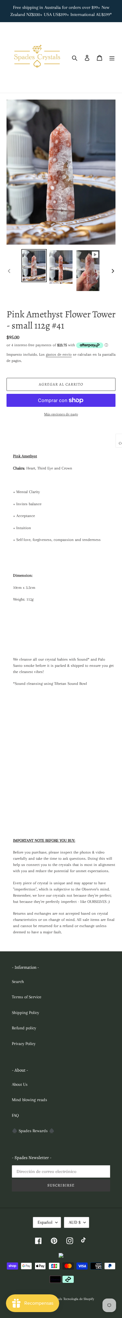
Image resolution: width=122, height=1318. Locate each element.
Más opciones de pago (61, 414)
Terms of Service (26, 996)
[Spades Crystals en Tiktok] (85, 1240)
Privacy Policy (24, 1043)
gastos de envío (59, 354)
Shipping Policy (25, 1012)
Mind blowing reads (29, 1099)
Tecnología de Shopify (78, 1299)
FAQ (15, 1115)
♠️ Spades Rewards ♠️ (33, 1130)
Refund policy (24, 1028)
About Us (20, 1084)
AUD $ (75, 1222)
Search (18, 981)
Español (45, 1222)
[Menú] (112, 57)
